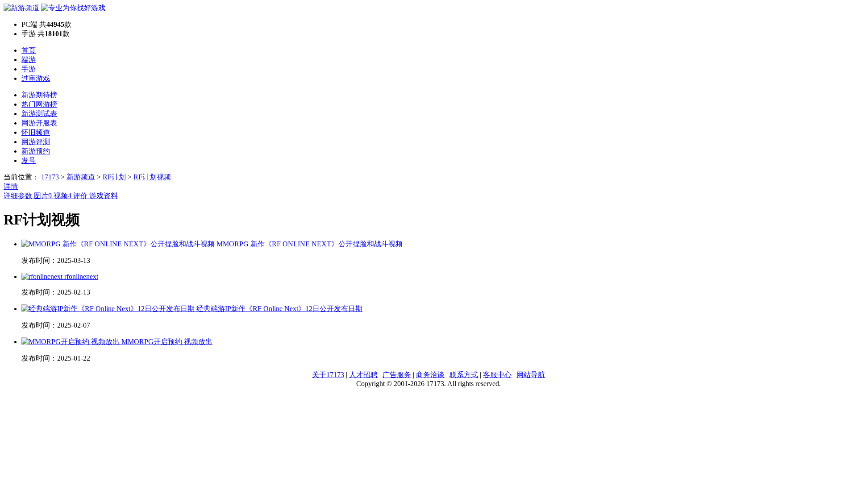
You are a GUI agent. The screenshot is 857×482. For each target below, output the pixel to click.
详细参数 (19, 195)
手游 (28, 69)
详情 (11, 186)
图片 (43, 195)
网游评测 (35, 141)
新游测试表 (39, 113)
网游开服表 (39, 123)
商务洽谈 (430, 374)
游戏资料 (103, 195)
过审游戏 (35, 78)
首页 (28, 50)
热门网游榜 (39, 104)
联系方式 (463, 374)
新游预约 (35, 151)
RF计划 (114, 177)
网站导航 (530, 374)
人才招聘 (363, 374)
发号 (28, 160)
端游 (28, 59)
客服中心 (497, 374)
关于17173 (328, 374)
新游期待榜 (39, 95)
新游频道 (81, 177)
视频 (62, 195)
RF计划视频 (152, 177)
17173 (50, 177)
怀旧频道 (35, 132)
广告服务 (397, 374)
